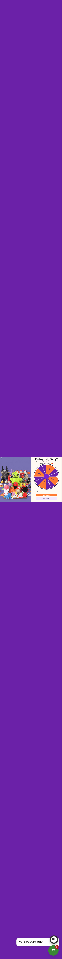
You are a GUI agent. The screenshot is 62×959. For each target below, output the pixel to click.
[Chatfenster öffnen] (54, 939)
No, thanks (46, 498)
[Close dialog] (1, 458)
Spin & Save (46, 495)
